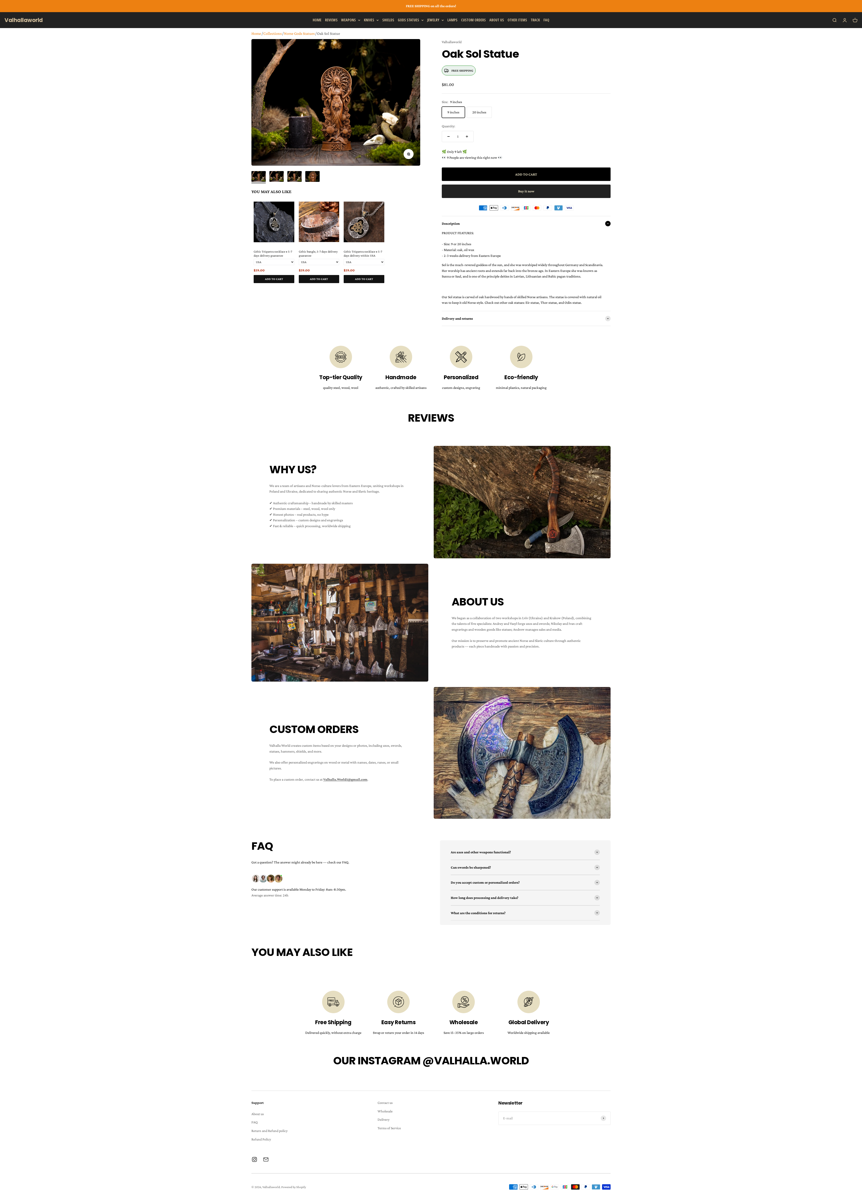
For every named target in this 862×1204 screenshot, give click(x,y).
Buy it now (526, 191)
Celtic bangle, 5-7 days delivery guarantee (318, 253)
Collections (272, 33)
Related (415, 288)
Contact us (385, 1103)
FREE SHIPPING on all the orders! (431, 6)
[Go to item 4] (312, 177)
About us (496, 19)
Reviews (331, 19)
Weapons (348, 19)
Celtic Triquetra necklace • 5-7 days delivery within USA (363, 253)
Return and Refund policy (269, 1131)
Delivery (383, 1119)
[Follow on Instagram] (254, 1159)
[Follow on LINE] (266, 1159)
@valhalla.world (475, 1060)
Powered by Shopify (293, 1187)
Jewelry (433, 19)
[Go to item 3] (294, 177)
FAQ (546, 19)
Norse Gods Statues (299, 33)
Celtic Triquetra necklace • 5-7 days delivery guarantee (273, 253)
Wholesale (385, 1111)
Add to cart (274, 279)
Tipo (408, 288)
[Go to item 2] (276, 177)
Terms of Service (389, 1128)
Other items (517, 19)
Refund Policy (261, 1139)
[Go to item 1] (258, 177)
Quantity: (448, 126)
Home (317, 19)
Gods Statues (408, 19)
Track (535, 19)
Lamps (452, 19)
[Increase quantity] (466, 136)
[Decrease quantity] (448, 136)
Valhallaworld (452, 42)
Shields (388, 19)
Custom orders (473, 19)
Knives (369, 19)
